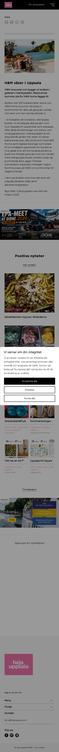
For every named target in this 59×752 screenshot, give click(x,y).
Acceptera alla (29, 381)
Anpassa (29, 389)
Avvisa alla (29, 398)
